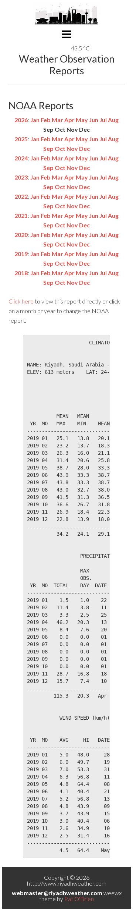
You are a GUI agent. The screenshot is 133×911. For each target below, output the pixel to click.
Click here (21, 301)
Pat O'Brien (79, 898)
